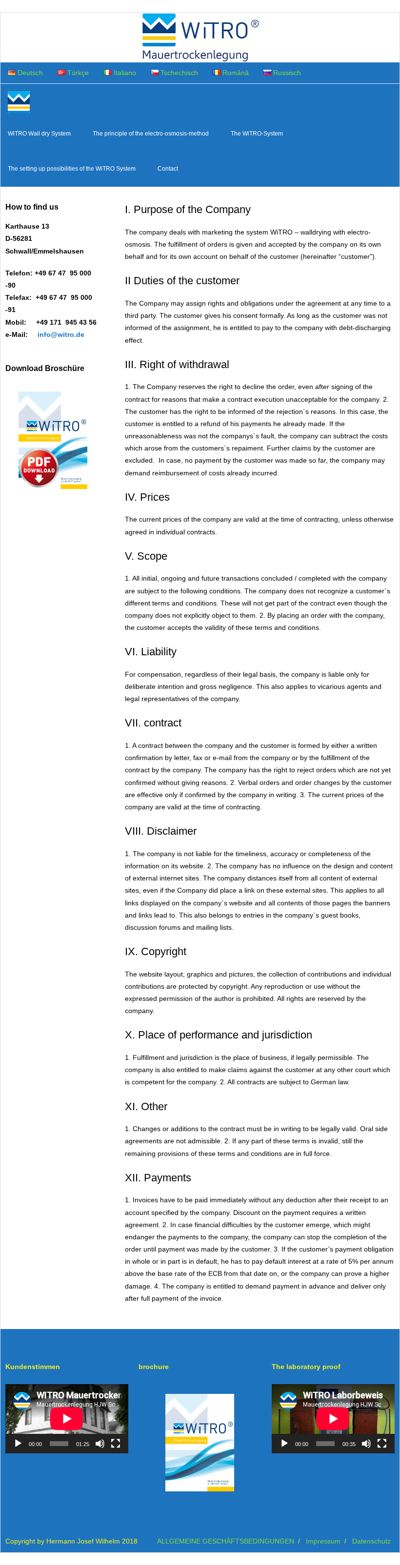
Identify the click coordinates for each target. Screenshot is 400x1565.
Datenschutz (371, 1541)
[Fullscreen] (115, 1443)
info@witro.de (61, 334)
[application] (66, 1418)
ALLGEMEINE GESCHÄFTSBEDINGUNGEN (225, 1541)
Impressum (323, 1541)
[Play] (18, 1443)
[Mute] (100, 1443)
